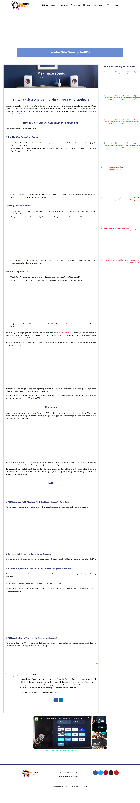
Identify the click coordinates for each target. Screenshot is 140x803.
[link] (36, 719)
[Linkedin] (61, 700)
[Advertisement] (70, 24)
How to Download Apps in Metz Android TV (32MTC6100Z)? (60, 718)
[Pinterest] (105, 772)
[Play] (99, 735)
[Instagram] (111, 772)
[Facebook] (55, 700)
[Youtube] (116, 772)
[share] (88, 717)
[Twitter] (100, 772)
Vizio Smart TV (66, 333)
